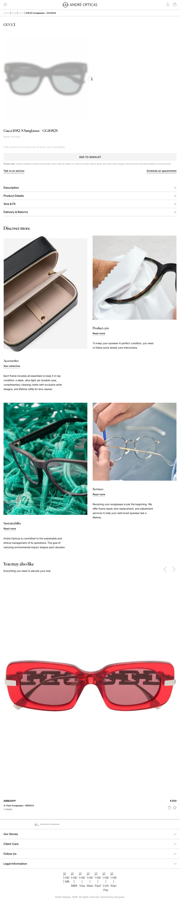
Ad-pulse (119, 897)
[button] (90, 157)
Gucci (21, 13)
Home (6, 13)
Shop (13, 13)
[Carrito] (174, 4)
